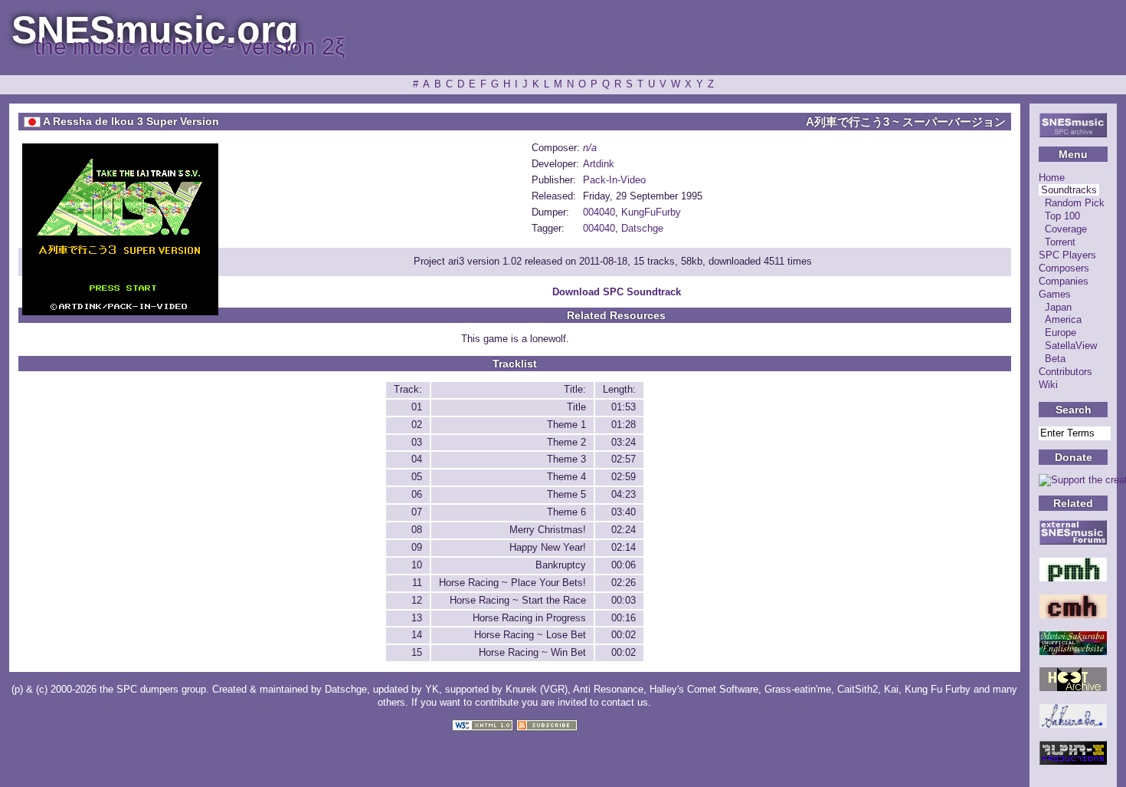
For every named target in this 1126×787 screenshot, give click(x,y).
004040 (599, 212)
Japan (1058, 307)
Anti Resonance (608, 689)
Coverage (1066, 229)
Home (1052, 177)
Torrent (1060, 242)
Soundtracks (1069, 190)
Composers (1064, 268)
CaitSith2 (857, 689)
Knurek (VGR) (537, 689)
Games (1055, 294)
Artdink (598, 164)
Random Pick (1075, 203)
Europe (1060, 332)
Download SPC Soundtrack (616, 292)
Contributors (1065, 371)
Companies (1063, 281)
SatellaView (1071, 345)
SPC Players (1067, 255)
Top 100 (1062, 216)
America (1063, 319)
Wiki (1048, 384)
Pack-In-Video (614, 180)
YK (432, 689)
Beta (1055, 358)
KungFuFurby (651, 212)
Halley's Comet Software (704, 689)
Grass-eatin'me (797, 689)
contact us (624, 702)
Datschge (642, 228)
